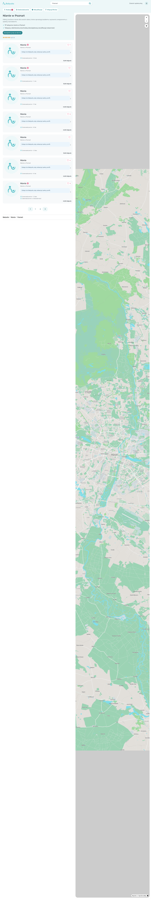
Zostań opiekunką (135, 3)
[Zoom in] (146, 17)
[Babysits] (8, 3)
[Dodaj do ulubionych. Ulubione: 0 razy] (69, 68)
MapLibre (134, 895)
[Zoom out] (146, 21)
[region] (113, 456)
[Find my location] (146, 26)
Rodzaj (9, 10)
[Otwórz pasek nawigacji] (146, 3)
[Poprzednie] (30, 209)
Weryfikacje (37, 10)
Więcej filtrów (52, 10)
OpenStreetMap (142, 895)
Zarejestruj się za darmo (12, 33)
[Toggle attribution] (148, 896)
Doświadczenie (23, 10)
